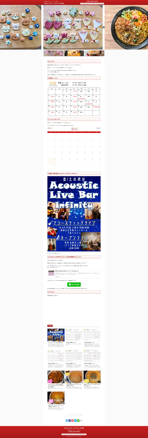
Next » (80, 414)
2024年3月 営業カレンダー (53, 363)
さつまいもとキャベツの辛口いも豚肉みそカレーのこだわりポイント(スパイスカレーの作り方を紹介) (56, 385)
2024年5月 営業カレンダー (71, 342)
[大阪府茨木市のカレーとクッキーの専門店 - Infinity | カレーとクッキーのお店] (75, 420)
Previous (44, 27)
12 (77, 414)
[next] (50, 128)
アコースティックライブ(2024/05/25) (55, 342)
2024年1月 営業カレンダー (71, 363)
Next (104, 27)
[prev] (48, 128)
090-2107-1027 (92, 1)
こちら (52, 253)
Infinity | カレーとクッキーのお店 (54, 3)
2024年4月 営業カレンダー (89, 342)
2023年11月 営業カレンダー (89, 363)
